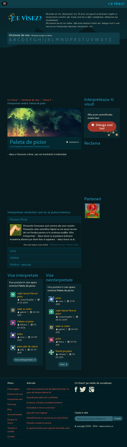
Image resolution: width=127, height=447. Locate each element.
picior (58, 298)
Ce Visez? (116, 4)
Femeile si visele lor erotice (39, 423)
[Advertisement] (63, 70)
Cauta (117, 418)
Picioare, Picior (18, 219)
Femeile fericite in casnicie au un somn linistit (47, 418)
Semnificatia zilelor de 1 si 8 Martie (42, 397)
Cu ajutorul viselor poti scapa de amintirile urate (48, 428)
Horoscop (11, 404)
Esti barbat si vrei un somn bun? (41, 407)
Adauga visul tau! (103, 126)
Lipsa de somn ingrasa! (37, 412)
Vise (63, 364)
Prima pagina (13, 389)
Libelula (14, 257)
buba (19, 333)
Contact (11, 436)
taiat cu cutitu (24, 308)
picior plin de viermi (27, 346)
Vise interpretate (24, 359)
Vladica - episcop (20, 264)
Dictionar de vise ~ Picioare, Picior (64, 245)
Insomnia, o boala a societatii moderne (44, 402)
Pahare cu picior (25, 321)
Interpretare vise (15, 399)
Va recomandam (14, 414)
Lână (13, 251)
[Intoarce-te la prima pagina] (25, 17)
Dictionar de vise (30, 99)
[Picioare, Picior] (16, 230)
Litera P (47, 99)
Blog (9, 409)
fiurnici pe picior (64, 351)
